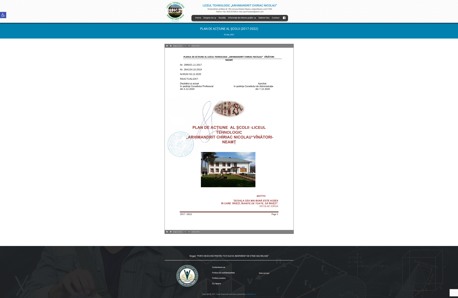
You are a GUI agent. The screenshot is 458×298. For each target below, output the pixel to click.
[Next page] (171, 45)
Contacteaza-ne (218, 267)
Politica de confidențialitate (223, 273)
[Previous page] (167, 45)
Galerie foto (263, 17)
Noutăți (222, 17)
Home (198, 17)
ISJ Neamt (216, 283)
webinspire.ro (251, 294)
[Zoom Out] (185, 45)
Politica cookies (219, 278)
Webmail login (264, 273)
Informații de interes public (240, 17)
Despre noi (208, 17)
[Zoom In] (189, 45)
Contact (275, 17)
